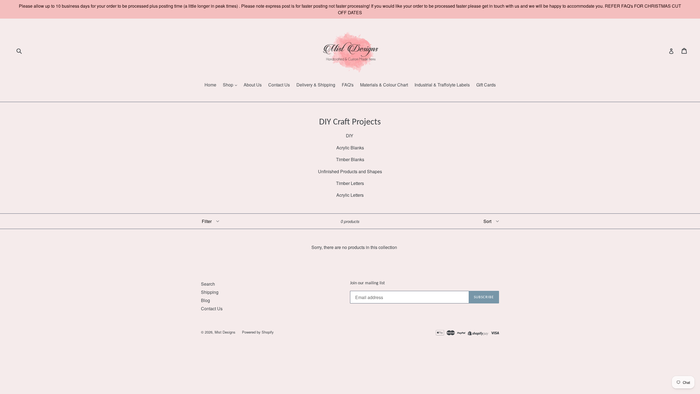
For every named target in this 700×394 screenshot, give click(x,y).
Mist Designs (226, 332)
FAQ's (348, 85)
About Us (253, 85)
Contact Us (279, 85)
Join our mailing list (367, 283)
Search (208, 284)
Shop (228, 85)
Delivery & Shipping (315, 85)
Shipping (209, 292)
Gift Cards (486, 85)
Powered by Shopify (258, 332)
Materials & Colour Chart (384, 85)
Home (210, 85)
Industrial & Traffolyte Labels (442, 85)
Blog (205, 300)
